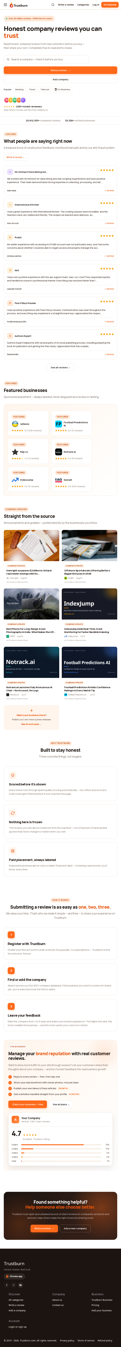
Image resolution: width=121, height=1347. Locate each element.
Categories (83, 4)
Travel (32, 89)
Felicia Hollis (12, 354)
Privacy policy (67, 1340)
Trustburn (14, 1263)
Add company (60, 79)
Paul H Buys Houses (25, 303)
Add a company (17, 1310)
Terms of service (86, 1340)
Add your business (102, 1310)
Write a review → (15, 157)
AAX (17, 270)
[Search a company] (53, 5)
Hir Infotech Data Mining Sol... (31, 171)
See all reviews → (60, 367)
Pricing (95, 1305)
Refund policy (105, 1340)
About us (57, 1299)
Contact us (58, 1305)
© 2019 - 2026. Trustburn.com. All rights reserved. (30, 1340)
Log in (95, 4)
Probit (18, 237)
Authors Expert (23, 335)
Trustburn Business (102, 1299)
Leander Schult (14, 289)
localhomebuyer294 (16, 321)
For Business (63, 89)
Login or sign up (17, 1326)
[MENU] (5, 4)
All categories (16, 1299)
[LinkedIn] (20, 1285)
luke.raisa (11, 190)
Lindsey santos (14, 256)
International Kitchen (27, 204)
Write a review (66, 4)
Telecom (44, 89)
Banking (19, 89)
